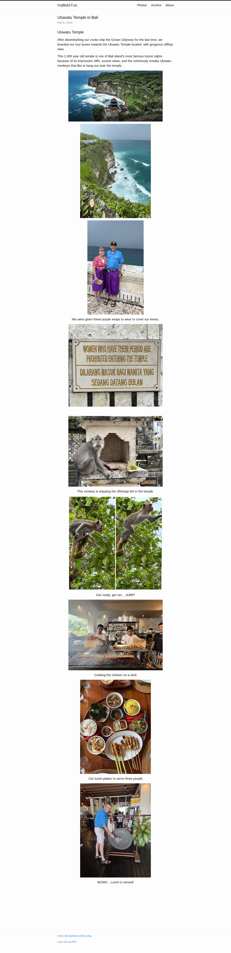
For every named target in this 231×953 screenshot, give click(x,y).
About (169, 5)
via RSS (72, 941)
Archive (156, 5)
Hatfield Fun (67, 5)
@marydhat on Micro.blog (78, 935)
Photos (142, 5)
